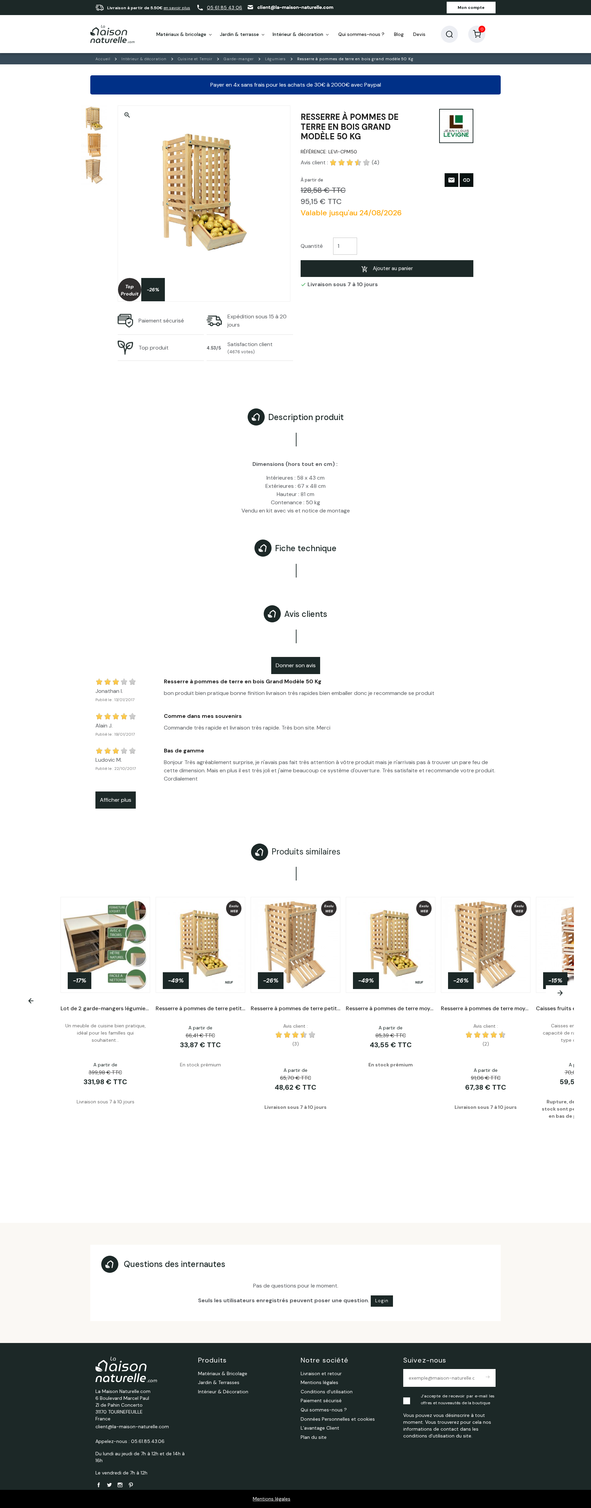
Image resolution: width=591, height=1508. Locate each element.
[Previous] (31, 1001)
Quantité (312, 246)
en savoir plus (176, 8)
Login (382, 1301)
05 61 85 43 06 (224, 7)
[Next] (560, 993)
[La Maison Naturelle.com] (112, 34)
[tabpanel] (295, 1040)
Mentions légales (271, 1499)
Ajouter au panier (393, 268)
